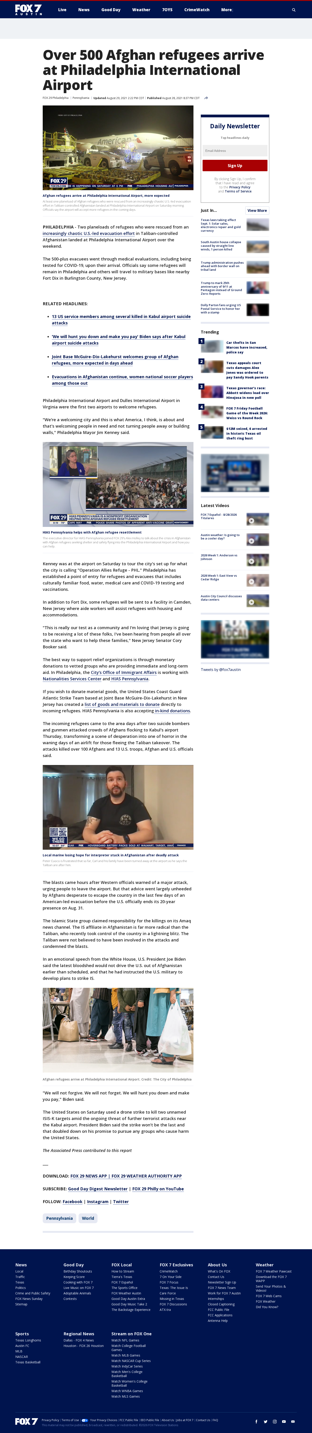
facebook (256, 1421)
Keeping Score (74, 1277)
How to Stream (122, 1271)
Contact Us (216, 1277)
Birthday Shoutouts (77, 1271)
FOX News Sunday (28, 1298)
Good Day (73, 1264)
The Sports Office (124, 1288)
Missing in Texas (172, 1298)
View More (257, 210)
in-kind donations (172, 710)
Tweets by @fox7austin (221, 669)
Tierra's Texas (121, 1277)
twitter (265, 1421)
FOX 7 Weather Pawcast (274, 1271)
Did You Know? (267, 1307)
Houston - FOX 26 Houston (83, 1346)
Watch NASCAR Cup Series (131, 1361)
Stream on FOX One (131, 1333)
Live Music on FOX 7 (78, 1288)
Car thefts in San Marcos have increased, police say (246, 347)
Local (19, 1271)
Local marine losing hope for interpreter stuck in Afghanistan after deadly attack (111, 855)
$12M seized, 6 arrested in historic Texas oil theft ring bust (246, 433)
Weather (265, 1264)
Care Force (168, 1293)
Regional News (78, 1333)
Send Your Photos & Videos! (271, 1288)
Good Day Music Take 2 (129, 1304)
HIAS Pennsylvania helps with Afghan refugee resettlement (92, 532)
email (293, 1421)
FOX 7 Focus (169, 1282)
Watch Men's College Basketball (127, 1374)
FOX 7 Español (122, 1282)
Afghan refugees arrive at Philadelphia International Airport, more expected (106, 195)
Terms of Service (238, 191)
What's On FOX (219, 1271)
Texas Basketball (27, 1362)
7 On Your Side (171, 1277)
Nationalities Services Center (72, 678)
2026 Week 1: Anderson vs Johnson (219, 557)
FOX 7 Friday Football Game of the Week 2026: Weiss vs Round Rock (247, 413)
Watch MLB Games (125, 1355)
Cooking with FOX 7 (78, 1282)
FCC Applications (220, 1315)
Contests (70, 1298)
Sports (22, 1333)
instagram (274, 1421)
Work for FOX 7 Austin (224, 1293)
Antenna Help (218, 1320)
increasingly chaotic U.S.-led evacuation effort (89, 233)
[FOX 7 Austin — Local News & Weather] (30, 9)
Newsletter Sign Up (222, 1282)
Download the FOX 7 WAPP (271, 1279)
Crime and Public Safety (32, 1293)
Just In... (209, 210)
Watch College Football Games (128, 1348)
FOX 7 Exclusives (176, 1264)
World (88, 1218)
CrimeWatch (169, 1271)
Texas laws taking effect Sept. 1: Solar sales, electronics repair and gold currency (221, 225)
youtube (284, 1421)
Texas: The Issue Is (174, 1288)
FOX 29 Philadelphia (56, 98)
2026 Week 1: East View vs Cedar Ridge (219, 577)
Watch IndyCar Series (127, 1366)
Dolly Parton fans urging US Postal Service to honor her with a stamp (221, 308)
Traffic (20, 1277)
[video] (257, 519)
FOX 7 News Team (222, 1288)
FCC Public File (218, 1309)
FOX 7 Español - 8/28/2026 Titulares (219, 516)
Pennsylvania (81, 98)
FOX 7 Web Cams (269, 1296)
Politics (20, 1288)
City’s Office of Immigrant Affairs (124, 672)
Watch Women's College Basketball (129, 1383)
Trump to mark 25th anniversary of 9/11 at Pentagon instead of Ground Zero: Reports (221, 288)
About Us (217, 1264)
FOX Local (121, 1264)
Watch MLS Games (125, 1396)
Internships (216, 1298)
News (21, 1264)
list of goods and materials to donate (122, 704)
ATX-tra (165, 1309)
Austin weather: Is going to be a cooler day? (220, 537)
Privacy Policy (240, 187)
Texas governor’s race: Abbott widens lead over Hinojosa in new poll (247, 393)
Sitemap (21, 1304)
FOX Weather (265, 1301)
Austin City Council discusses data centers (221, 598)
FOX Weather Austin (126, 1293)
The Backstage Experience (131, 1309)
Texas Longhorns (28, 1340)
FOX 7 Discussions (173, 1304)
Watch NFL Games (125, 1340)
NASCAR (21, 1356)
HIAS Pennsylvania (129, 678)
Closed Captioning (221, 1304)
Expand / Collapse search (294, 9)
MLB (18, 1351)
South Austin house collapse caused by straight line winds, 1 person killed (221, 245)
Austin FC (22, 1346)
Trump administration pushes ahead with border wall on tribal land (222, 265)
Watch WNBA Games (127, 1391)
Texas (19, 1282)
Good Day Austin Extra (128, 1298)
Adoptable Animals (77, 1293)
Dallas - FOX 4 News (78, 1340)
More (226, 9)
